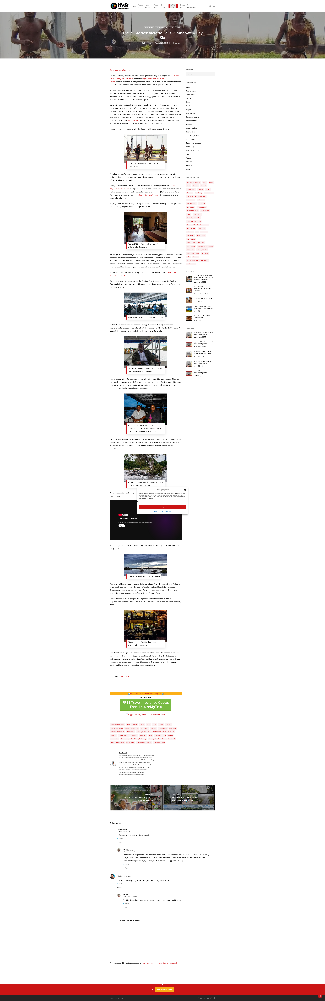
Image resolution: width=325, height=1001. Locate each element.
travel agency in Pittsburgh (138, 739)
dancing (161, 724)
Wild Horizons (133, 120)
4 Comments (176, 43)
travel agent (152, 739)
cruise (154, 724)
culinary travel (191, 189)
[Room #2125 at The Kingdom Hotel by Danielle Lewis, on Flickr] (145, 228)
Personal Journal (192, 117)
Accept (162, 507)
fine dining (198, 193)
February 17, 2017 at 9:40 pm (130, 896)
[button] (185, 490)
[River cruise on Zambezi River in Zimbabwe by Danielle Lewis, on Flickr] (145, 565)
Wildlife (189, 165)
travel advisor (114, 739)
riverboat (113, 735)
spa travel (204, 232)
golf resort (200, 200)
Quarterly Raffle (192, 135)
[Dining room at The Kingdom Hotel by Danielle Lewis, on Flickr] (145, 626)
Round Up (190, 147)
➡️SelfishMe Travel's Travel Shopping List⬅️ (146, 693)
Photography (149, 27)
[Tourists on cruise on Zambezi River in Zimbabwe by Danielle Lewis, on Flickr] (145, 305)
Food (188, 102)
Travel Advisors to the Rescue (195, 242)
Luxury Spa (190, 113)
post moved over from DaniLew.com (163, 732)
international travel (192, 210)
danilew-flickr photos (117, 728)
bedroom (134, 724)
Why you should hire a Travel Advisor (197, 260)
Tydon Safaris (162, 739)
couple (148, 724)
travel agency (125, 739)
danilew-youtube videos (132, 728)
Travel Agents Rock (202, 250)
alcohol (211, 182)
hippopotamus (163, 728)
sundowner (143, 735)
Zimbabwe (157, 742)
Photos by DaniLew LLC (117, 732)
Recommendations (161, 27)
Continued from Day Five (120, 70)
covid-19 (203, 186)
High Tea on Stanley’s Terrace (147, 195)
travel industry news (193, 253)
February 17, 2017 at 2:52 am (124, 876)
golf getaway (190, 200)
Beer (188, 87)
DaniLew (168, 724)
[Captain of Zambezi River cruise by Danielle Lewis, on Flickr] (145, 352)
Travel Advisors (191, 239)
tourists (170, 735)
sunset (150, 735)
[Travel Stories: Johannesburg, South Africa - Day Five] (136, 797)
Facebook (189, 193)
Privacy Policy (167, 511)
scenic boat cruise (123, 735)
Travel (178, 27)
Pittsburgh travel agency (144, 732)
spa (197, 232)
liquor (189, 214)
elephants (153, 728)
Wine (188, 169)
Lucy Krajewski (122, 830)
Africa (128, 724)
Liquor (188, 109)
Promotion (190, 132)
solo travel (134, 735)
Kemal (119, 875)
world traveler (130, 742)
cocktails (195, 186)
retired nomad (191, 228)
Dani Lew (148, 43)
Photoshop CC (131, 732)
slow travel (201, 228)
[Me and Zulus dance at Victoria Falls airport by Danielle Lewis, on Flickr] (145, 148)
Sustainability (190, 235)
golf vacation (190, 207)
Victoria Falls (171, 739)
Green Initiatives (201, 207)
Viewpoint (190, 161)
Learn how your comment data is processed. (159, 963)
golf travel (202, 203)
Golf (188, 106)
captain (142, 724)
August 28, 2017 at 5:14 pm (123, 831)
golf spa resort (191, 203)
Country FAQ (191, 94)
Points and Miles (192, 128)
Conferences (191, 91)
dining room (144, 728)
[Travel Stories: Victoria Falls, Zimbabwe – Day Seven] (188, 797)
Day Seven (125, 676)
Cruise (188, 98)
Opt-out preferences (158, 511)
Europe (208, 189)
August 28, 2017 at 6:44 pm (129, 851)
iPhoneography (205, 210)
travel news (205, 253)
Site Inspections (192, 150)
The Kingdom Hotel (160, 735)
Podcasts (189, 124)
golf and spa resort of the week (196, 196)
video (112, 742)
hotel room (172, 728)
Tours (171, 27)
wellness (195, 257)
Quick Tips (190, 139)
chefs (188, 186)
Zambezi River (141, 742)
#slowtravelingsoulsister (117, 724)
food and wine (208, 193)
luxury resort (197, 214)
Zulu (163, 742)
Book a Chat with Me (173, 6)
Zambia (149, 742)
